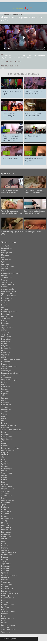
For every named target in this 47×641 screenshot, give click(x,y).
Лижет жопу (6, 632)
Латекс (4, 620)
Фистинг (4, 407)
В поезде (5, 323)
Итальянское (6, 298)
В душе (4, 459)
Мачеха (4, 416)
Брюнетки (5, 525)
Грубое (20, 58)
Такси (3, 561)
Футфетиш (5, 509)
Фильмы (4, 411)
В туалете (5, 446)
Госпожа (4, 470)
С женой (4, 280)
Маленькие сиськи (8, 291)
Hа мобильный (7, 589)
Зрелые (4, 330)
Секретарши (6, 259)
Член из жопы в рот (9, 366)
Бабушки (4, 452)
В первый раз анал (9, 312)
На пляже (5, 434)
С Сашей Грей (6, 495)
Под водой (5, 514)
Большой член (7, 248)
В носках (4, 545)
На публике (5, 314)
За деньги (5, 332)
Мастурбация (6, 252)
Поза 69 (4, 484)
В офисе (4, 309)
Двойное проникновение (11, 430)
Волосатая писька (8, 296)
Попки (3, 432)
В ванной (5, 402)
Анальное (5, 577)
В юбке (4, 477)
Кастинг (4, 368)
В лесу (4, 600)
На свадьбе (6, 348)
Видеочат (5, 343)
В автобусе (6, 339)
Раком (3, 384)
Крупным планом (8, 625)
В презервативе (7, 604)
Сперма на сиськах (9, 552)
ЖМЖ (3, 457)
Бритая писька (7, 293)
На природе (6, 377)
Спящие (4, 475)
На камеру (5, 361)
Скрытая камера (8, 611)
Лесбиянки (28, 58)
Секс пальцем (6, 486)
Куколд (4, 423)
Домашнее (5, 318)
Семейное (5, 414)
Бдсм (3, 262)
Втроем (4, 393)
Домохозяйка (6, 277)
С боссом (5, 627)
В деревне (5, 566)
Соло (3, 541)
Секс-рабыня (6, 473)
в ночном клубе (7, 289)
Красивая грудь (7, 618)
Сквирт (4, 539)
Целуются (5, 464)
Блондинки (5, 341)
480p (3, 68)
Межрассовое (7, 584)
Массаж (4, 400)
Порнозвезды (20, 55)
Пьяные (4, 443)
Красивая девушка (8, 425)
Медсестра (5, 595)
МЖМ (3, 418)
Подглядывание (7, 598)
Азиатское (5, 491)
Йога (3, 616)
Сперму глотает (7, 489)
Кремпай (4, 573)
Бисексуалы (6, 530)
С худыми (5, 493)
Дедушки (4, 334)
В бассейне (5, 287)
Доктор (4, 520)
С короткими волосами (10, 359)
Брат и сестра (7, 316)
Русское (4, 614)
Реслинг (4, 275)
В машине (5, 568)
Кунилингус (5, 382)
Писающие (5, 257)
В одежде (5, 391)
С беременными (7, 266)
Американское (7, 518)
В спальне (5, 480)
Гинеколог (5, 461)
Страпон (4, 375)
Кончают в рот (7, 591)
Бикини (4, 421)
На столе (5, 559)
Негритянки (6, 405)
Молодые (5, 255)
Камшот (4, 389)
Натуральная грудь (9, 575)
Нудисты (4, 557)
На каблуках (6, 586)
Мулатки (4, 523)
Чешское (4, 268)
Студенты (5, 455)
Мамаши (4, 579)
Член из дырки (7, 282)
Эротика (4, 398)
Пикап (3, 482)
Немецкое (5, 321)
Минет (4, 250)
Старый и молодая (9, 380)
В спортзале (6, 364)
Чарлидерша (6, 564)
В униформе (6, 536)
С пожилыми (6, 582)
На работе (5, 300)
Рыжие (4, 623)
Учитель (4, 548)
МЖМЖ (4, 357)
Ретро (3, 350)
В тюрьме (5, 427)
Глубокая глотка (8, 450)
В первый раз (6, 468)
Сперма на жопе (8, 500)
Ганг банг (11, 58)
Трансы (4, 505)
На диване (5, 502)
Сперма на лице (7, 284)
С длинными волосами (10, 273)
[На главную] (18, 8)
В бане (4, 441)
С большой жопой (8, 629)
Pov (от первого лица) (10, 448)
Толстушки (5, 246)
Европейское (6, 436)
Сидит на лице (7, 327)
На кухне (4, 602)
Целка (3, 543)
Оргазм (4, 302)
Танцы (3, 396)
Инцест (4, 305)
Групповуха (8, 55)
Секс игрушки (6, 371)
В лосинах (5, 570)
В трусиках (5, 352)
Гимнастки (5, 386)
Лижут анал (6, 337)
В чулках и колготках (10, 593)
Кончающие (6, 409)
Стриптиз (5, 355)
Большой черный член (10, 373)
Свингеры (5, 264)
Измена (4, 498)
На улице (5, 466)
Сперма (4, 325)
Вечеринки (32, 55)
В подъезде (6, 527)
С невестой (5, 271)
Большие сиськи (7, 555)
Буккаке (4, 516)
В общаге (5, 507)
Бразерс (4, 307)
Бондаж (4, 346)
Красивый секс (7, 439)
